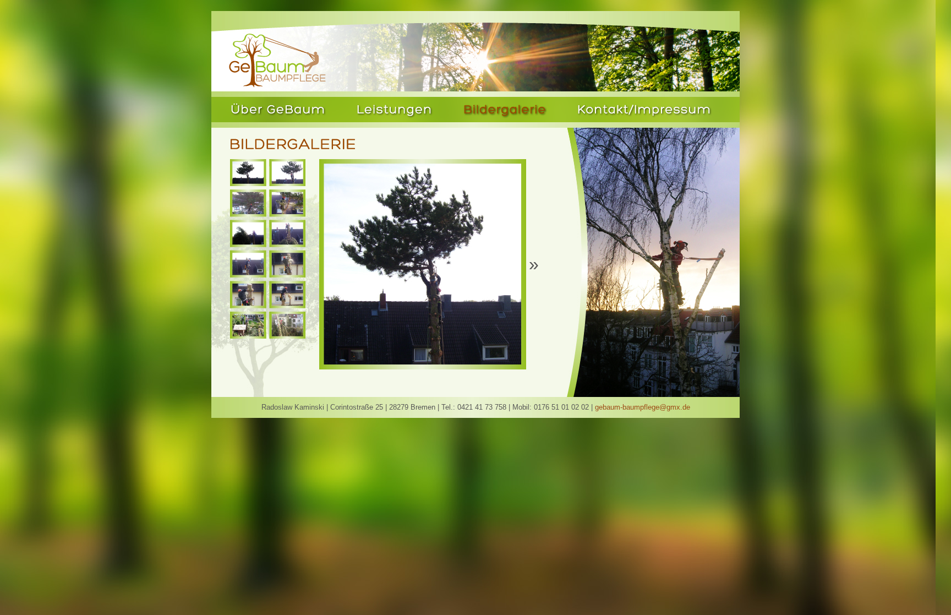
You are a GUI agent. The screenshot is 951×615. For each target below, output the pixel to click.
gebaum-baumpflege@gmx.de (642, 407)
